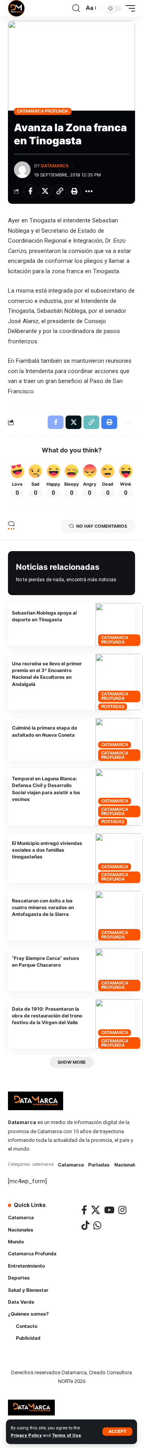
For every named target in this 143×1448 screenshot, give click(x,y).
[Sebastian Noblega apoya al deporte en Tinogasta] (119, 624)
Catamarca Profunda (43, 111)
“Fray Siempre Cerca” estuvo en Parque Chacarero (45, 961)
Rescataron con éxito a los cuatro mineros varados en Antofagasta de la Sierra (43, 907)
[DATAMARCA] (16, 8)
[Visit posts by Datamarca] (22, 169)
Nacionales (127, 1165)
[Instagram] (122, 1210)
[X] (95, 1210)
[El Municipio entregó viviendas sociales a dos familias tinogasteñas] (119, 858)
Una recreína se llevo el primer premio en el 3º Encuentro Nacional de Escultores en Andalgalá (47, 674)
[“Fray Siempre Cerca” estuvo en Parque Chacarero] (119, 969)
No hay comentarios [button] (101, 526)
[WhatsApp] (97, 1225)
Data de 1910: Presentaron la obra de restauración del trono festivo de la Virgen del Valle (47, 1016)
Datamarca (55, 166)
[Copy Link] (59, 191)
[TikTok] (85, 1225)
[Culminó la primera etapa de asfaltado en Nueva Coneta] (119, 739)
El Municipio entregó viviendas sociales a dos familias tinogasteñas (47, 850)
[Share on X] (45, 191)
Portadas (112, 706)
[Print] (74, 191)
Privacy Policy (26, 1435)
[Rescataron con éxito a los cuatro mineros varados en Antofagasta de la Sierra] (119, 915)
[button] (117, 1431)
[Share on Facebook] (30, 191)
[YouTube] (109, 1210)
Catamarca (114, 744)
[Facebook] (84, 1210)
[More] (89, 191)
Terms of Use (66, 1435)
